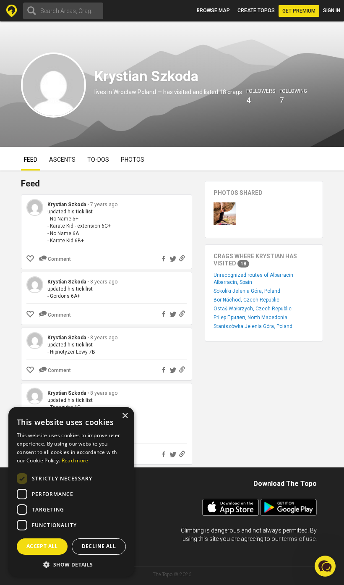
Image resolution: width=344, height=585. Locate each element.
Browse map (213, 10)
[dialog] (71, 492)
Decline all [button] (99, 546)
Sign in (331, 10)
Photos (132, 159)
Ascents (62, 159)
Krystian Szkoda (66, 204)
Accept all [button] (42, 546)
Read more (75, 460)
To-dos (98, 159)
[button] (71, 564)
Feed (30, 159)
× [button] (125, 416)
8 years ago (103, 282)
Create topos (256, 10)
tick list (84, 212)
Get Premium (298, 11)
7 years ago (103, 204)
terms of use (298, 538)
